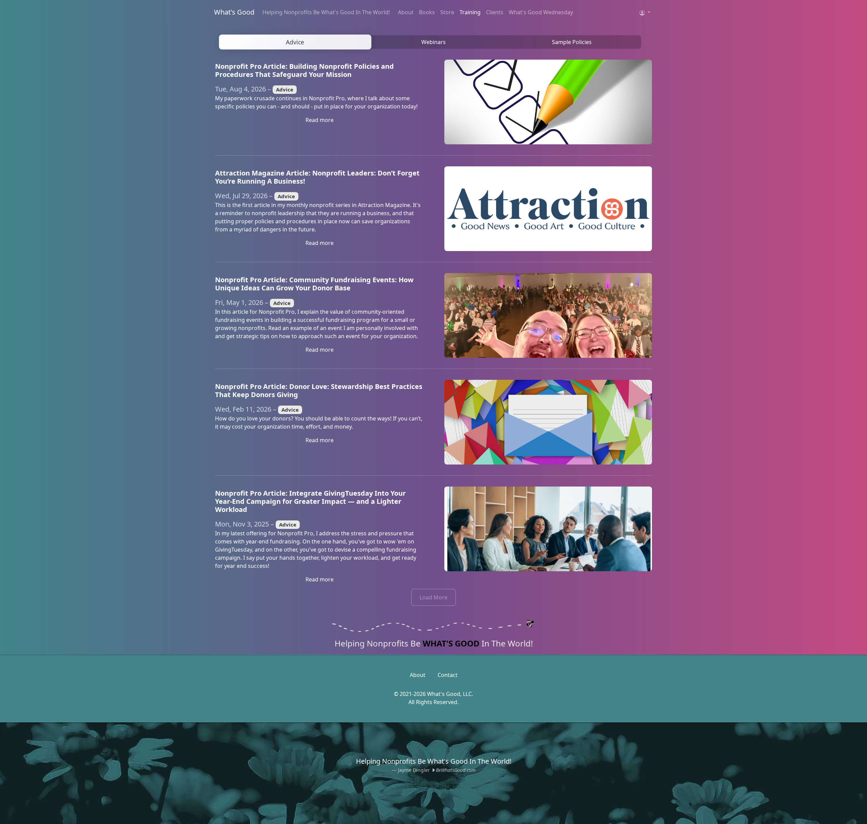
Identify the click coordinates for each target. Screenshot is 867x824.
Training (470, 12)
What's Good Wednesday (541, 12)
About (406, 12)
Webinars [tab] (433, 42)
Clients (494, 12)
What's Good (234, 12)
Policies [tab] (572, 42)
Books (427, 12)
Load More (433, 597)
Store (447, 12)
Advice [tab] (295, 42)
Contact (448, 675)
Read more (319, 120)
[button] (645, 12)
